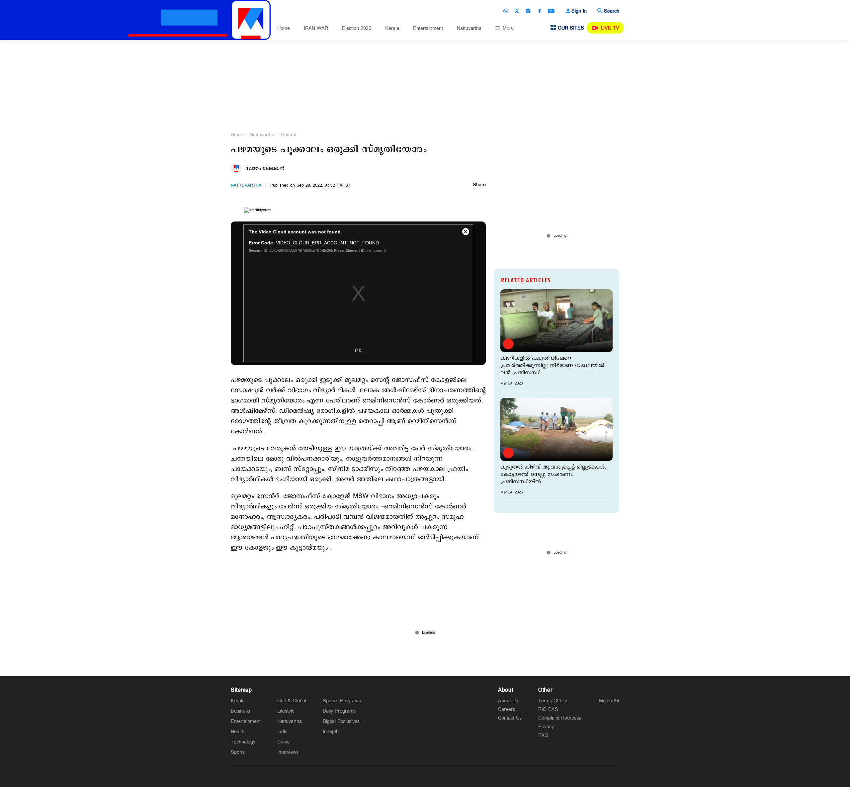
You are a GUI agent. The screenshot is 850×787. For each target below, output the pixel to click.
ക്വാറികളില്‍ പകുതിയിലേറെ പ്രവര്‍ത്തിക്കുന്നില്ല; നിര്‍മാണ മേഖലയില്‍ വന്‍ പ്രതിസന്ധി (552, 366)
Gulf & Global (291, 700)
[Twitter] (517, 11)
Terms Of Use (553, 700)
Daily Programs (339, 711)
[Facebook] (540, 11)
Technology (243, 742)
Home (283, 28)
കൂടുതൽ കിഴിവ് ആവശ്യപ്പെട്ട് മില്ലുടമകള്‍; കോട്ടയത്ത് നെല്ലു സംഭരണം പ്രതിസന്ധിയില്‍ (553, 474)
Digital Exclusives (341, 721)
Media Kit (609, 700)
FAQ (543, 735)
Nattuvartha (469, 28)
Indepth (331, 731)
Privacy (546, 726)
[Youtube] (551, 11)
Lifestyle (286, 711)
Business (240, 711)
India (282, 731)
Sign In (579, 11)
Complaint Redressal (560, 718)
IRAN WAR (316, 28)
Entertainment (428, 28)
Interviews (287, 752)
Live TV (610, 28)
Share (479, 185)
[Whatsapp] (506, 11)
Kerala (392, 28)
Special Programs (342, 700)
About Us (508, 700)
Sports (238, 752)
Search (611, 11)
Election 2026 (356, 28)
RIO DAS (548, 709)
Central (288, 134)
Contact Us (510, 718)
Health (237, 731)
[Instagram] (528, 11)
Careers (506, 709)
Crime (283, 742)
